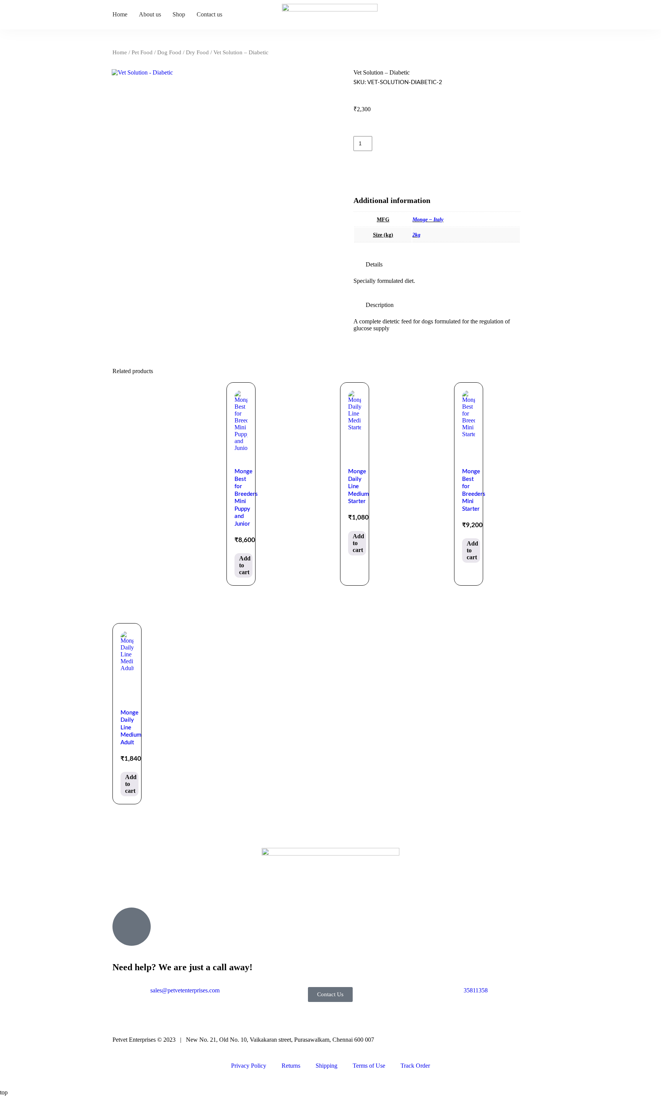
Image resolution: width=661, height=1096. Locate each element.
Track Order (415, 1065)
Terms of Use (369, 1065)
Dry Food (197, 52)
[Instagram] (142, 888)
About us (150, 14)
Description (380, 305)
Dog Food (169, 52)
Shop (179, 14)
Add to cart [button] (245, 565)
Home (119, 14)
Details (374, 264)
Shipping (326, 1065)
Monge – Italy (427, 219)
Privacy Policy (248, 1065)
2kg (416, 235)
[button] (437, 265)
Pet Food (142, 52)
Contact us (209, 14)
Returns (291, 1065)
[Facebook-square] (122, 888)
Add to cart (430, 143)
